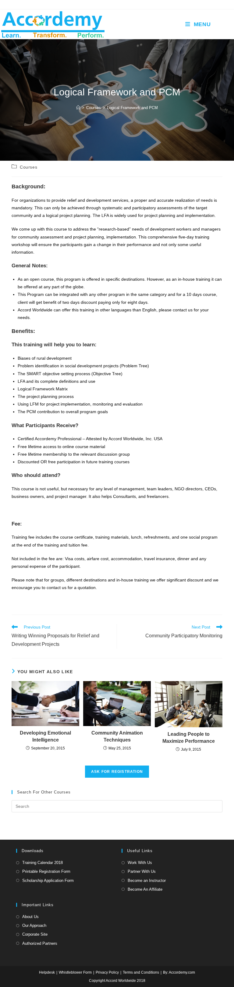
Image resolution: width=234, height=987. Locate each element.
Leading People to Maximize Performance (188, 737)
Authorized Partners (39, 943)
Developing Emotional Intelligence (45, 736)
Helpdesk (47, 972)
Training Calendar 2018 (42, 862)
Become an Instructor (147, 880)
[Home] (78, 107)
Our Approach (34, 925)
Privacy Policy (107, 972)
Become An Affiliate (145, 889)
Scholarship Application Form (48, 880)
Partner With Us (142, 871)
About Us (30, 916)
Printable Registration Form (46, 871)
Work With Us (140, 862)
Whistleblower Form (75, 972)
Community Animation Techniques (117, 736)
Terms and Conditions (141, 972)
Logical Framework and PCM (132, 107)
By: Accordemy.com (179, 972)
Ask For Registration (117, 771)
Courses (28, 167)
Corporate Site (35, 934)
